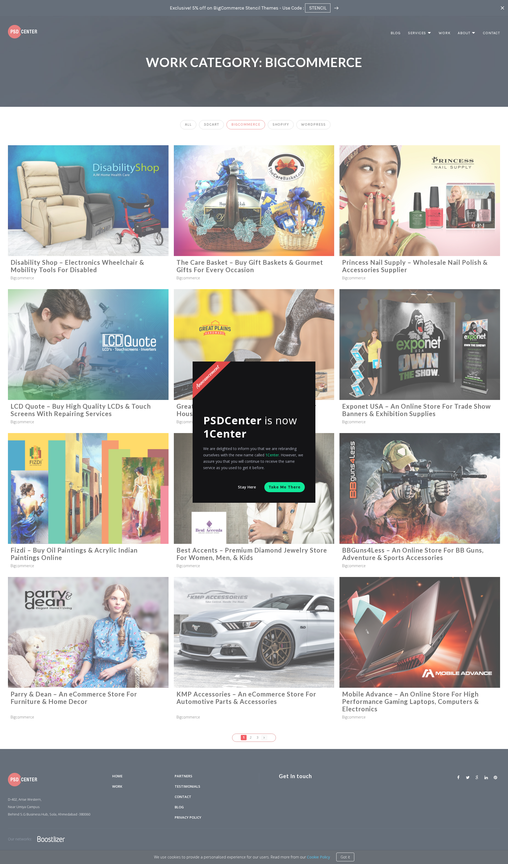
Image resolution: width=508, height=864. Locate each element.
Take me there (285, 487)
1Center (272, 454)
